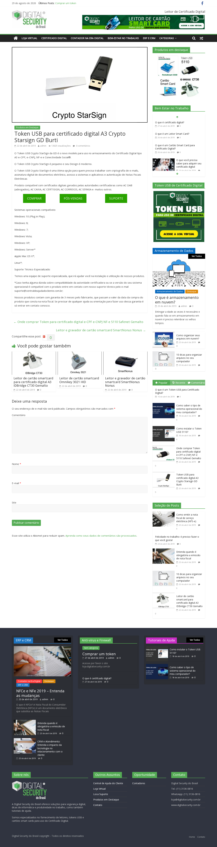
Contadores (138, 783)
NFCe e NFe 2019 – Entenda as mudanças (40, 693)
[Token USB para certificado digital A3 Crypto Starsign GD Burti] (164, 472)
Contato (97, 805)
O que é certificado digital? (69, 3)
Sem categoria (91, 647)
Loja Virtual (29, 38)
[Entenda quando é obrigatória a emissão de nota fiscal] (164, 550)
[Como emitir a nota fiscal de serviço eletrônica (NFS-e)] (164, 513)
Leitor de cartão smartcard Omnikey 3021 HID (79, 380)
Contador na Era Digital (87, 38)
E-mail (16, 483)
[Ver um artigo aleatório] (201, 38)
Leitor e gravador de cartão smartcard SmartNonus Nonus (101, 330)
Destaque (191, 291)
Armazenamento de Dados (170, 291)
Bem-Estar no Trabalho (123, 38)
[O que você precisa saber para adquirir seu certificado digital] (164, 160)
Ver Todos (197, 256)
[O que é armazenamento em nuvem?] (179, 260)
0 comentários (83, 145)
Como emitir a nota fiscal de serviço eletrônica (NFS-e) (187, 518)
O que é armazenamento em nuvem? (177, 299)
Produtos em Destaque (27, 127)
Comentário (18, 415)
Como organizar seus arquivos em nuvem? (188, 337)
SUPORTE (116, 198)
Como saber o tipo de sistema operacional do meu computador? (189, 409)
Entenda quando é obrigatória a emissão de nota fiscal (188, 555)
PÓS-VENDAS (73, 198)
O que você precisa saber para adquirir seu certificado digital (188, 163)
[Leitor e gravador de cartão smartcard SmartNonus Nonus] (125, 353)
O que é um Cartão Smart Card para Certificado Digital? (175, 147)
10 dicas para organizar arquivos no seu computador (189, 358)
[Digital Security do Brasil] (15, 38)
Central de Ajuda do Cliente (108, 783)
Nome (16, 464)
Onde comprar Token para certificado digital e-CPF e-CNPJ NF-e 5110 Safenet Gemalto (78, 322)
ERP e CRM (149, 38)
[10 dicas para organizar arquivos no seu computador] (164, 353)
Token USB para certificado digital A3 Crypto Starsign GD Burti (187, 479)
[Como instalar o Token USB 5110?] (164, 426)
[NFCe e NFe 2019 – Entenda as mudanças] (42, 647)
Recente (180, 382)
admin (43, 145)
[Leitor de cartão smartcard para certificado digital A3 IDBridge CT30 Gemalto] (34, 353)
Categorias (166, 38)
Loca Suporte (100, 794)
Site (14, 502)
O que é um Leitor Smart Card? (172, 133)
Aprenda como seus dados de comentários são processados (100, 535)
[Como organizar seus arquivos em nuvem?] (164, 333)
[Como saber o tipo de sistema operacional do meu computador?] (164, 403)
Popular (163, 382)
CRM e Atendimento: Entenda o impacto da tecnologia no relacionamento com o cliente (50, 748)
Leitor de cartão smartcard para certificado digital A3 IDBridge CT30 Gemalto (33, 382)
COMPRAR (34, 198)
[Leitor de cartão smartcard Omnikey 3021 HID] (80, 353)
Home (192, 836)
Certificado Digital (54, 38)
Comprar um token (99, 653)
